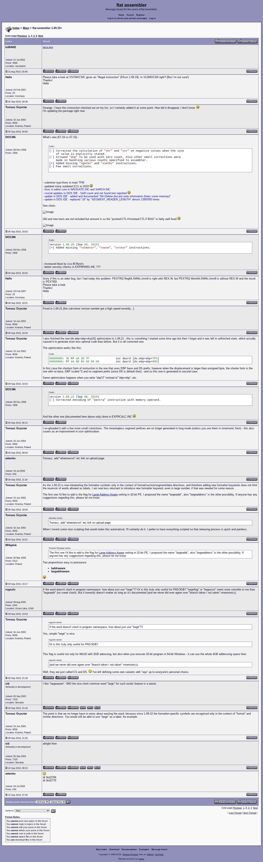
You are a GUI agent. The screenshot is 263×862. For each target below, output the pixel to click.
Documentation (129, 849)
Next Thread (250, 813)
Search (130, 15)
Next (40, 36)
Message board (159, 849)
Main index (101, 849)
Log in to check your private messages (127, 18)
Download (114, 849)
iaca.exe (48, 47)
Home (121, 15)
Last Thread (235, 813)
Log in (152, 18)
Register (140, 15)
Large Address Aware (105, 494)
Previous (22, 36)
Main (26, 28)
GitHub (150, 854)
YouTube (159, 854)
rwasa (141, 859)
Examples (144, 849)
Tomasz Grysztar (130, 854)
